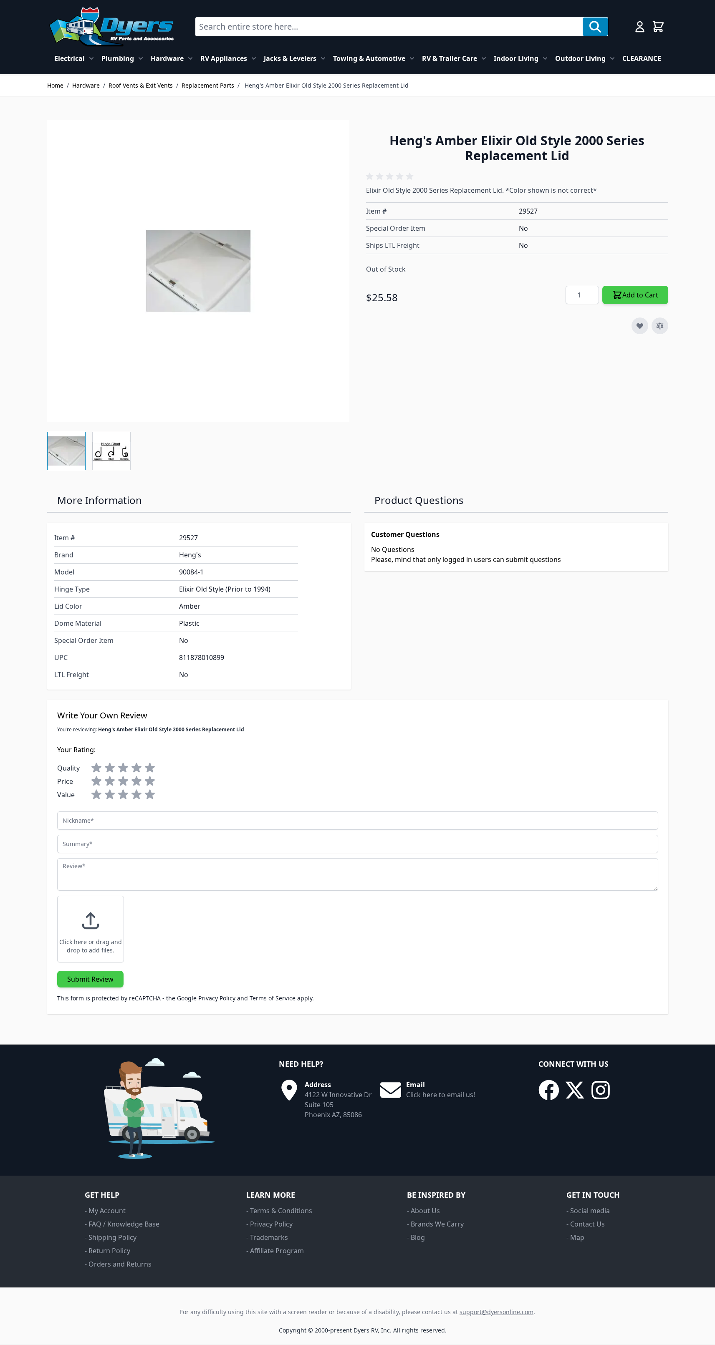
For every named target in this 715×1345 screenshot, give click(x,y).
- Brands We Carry (435, 1224)
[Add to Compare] (660, 325)
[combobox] (389, 27)
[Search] (595, 27)
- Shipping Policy (110, 1237)
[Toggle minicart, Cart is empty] (658, 26)
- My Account (105, 1210)
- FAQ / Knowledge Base (122, 1224)
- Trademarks (267, 1237)
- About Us (423, 1210)
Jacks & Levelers (290, 58)
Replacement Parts (208, 85)
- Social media (588, 1210)
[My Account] (640, 26)
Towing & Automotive (369, 58)
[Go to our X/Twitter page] (574, 1090)
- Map (575, 1237)
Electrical (69, 58)
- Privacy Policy (269, 1224)
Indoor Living (516, 58)
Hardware (167, 58)
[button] (391, 176)
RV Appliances (223, 58)
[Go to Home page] (111, 26)
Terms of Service (273, 998)
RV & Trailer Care (449, 58)
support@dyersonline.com (496, 1312)
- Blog (416, 1237)
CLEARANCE (641, 58)
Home (55, 85)
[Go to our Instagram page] (600, 1090)
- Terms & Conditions (279, 1210)
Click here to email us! (440, 1094)
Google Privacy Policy (206, 998)
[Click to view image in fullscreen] (198, 271)
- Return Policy (107, 1250)
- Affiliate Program (275, 1250)
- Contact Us (585, 1224)
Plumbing (117, 58)
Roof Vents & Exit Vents (141, 85)
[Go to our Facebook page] (548, 1090)
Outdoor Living (580, 58)
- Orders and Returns (118, 1264)
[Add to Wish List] (640, 325)
